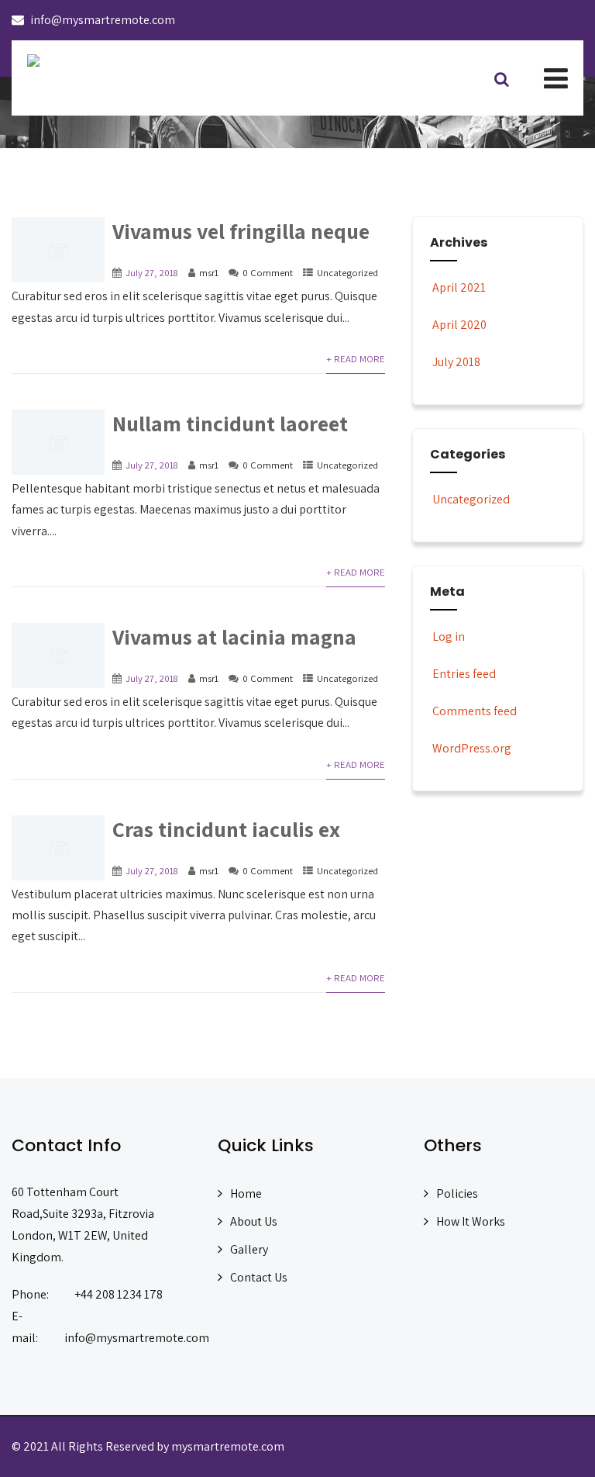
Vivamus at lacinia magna (234, 636)
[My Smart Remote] (33, 60)
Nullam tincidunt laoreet (230, 423)
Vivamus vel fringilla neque (241, 230)
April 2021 (459, 287)
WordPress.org (471, 748)
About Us (253, 1221)
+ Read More (355, 358)
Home (246, 1193)
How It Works (470, 1221)
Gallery (249, 1249)
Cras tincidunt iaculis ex (226, 829)
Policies (457, 1193)
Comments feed (474, 711)
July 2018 (456, 362)
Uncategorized (347, 272)
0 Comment (267, 272)
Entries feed (464, 674)
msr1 (208, 272)
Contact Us (258, 1277)
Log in (448, 636)
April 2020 (459, 324)
